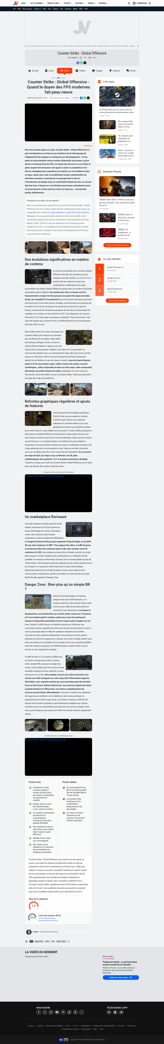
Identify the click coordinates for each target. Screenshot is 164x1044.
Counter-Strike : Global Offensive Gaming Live (45, 739)
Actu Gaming (36, 3)
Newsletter (86, 1029)
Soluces (116, 70)
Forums (102, 3)
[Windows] (121, 1012)
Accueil (27, 46)
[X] (45, 1012)
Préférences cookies (70, 1029)
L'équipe (40, 1026)
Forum (133, 70)
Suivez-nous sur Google (61, 98)
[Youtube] (57, 1012)
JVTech (67, 3)
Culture (79, 3)
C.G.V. (75, 1026)
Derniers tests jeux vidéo (39, 46)
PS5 (19, 9)
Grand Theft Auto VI (115, 267)
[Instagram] (51, 1012)
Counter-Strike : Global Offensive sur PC (100, 46)
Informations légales (54, 1026)
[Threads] (75, 1012)
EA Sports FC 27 (113, 278)
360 (89, 58)
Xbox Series (27, 9)
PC (14, 9)
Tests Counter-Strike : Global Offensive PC (129, 46)
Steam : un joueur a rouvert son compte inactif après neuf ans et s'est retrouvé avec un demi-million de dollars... (126, 153)
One (49, 9)
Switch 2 (37, 9)
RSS (95, 1029)
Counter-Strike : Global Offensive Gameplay (44, 476)
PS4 (44, 9)
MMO (75, 9)
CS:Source (87, 278)
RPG (81, 9)
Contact (30, 1026)
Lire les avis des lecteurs (47, 918)
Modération (85, 1026)
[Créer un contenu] (138, 46)
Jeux (23, 3)
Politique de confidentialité (104, 1026)
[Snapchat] (81, 1012)
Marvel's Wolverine (114, 289)
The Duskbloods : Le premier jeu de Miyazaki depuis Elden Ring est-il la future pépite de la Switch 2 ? (125, 232)
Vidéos (91, 3)
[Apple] (115, 1012)
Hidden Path (39, 941)
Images (99, 70)
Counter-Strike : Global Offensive (75, 46)
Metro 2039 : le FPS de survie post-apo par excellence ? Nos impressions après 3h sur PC (117, 203)
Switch (55, 9)
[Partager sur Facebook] (77, 62)
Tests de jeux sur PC (56, 46)
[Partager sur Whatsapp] (81, 62)
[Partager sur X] (84, 62)
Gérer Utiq (131, 1026)
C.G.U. (68, 1026)
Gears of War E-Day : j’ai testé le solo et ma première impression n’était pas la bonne (126, 217)
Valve (47, 941)
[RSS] (63, 1012)
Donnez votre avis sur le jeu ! (48, 920)
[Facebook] (38, 1012)
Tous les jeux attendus (117, 301)
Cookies (121, 1026)
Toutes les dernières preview (117, 245)
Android (68, 9)
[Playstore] (109, 1012)
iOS (61, 9)
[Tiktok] (69, 1012)
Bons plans (53, 3)
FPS (86, 9)
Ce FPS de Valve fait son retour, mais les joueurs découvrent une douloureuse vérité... (117, 111)
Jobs (101, 1029)
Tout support (73, 58)
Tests (66, 70)
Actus (51, 70)
